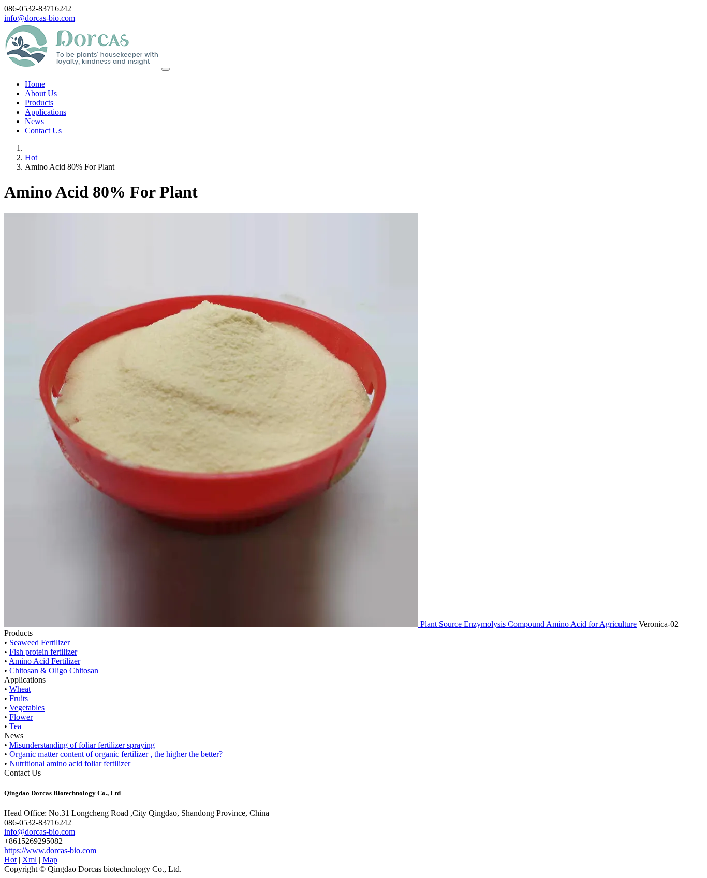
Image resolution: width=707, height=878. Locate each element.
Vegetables (27, 707)
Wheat (20, 689)
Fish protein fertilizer (43, 651)
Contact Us (43, 130)
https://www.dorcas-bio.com (50, 850)
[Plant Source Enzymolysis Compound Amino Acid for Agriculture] (212, 623)
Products (39, 102)
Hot (31, 157)
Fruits (18, 698)
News (34, 121)
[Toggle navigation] (165, 69)
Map (49, 859)
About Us (41, 93)
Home (35, 84)
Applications (45, 112)
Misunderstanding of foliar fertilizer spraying (82, 744)
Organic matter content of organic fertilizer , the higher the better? (116, 754)
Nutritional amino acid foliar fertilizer (69, 763)
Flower (21, 717)
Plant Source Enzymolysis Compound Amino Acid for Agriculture (528, 623)
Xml (29, 859)
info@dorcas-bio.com (39, 17)
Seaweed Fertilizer (39, 642)
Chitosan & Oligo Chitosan (53, 670)
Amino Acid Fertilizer (44, 661)
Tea (15, 726)
